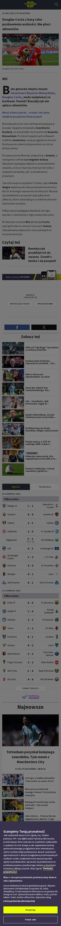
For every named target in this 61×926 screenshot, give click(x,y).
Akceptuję (30, 909)
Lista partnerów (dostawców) (19, 901)
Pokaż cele (30, 919)
